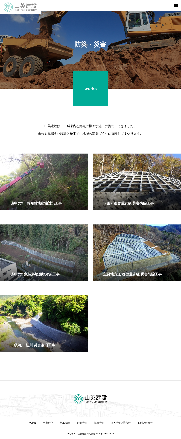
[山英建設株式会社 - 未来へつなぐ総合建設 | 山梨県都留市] (20, 7)
